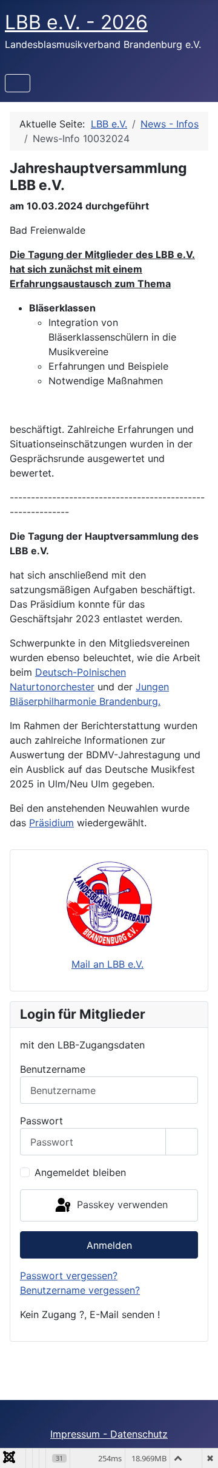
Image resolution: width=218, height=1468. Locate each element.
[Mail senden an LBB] (109, 903)
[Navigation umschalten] (17, 83)
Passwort (41, 1121)
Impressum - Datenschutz (109, 1434)
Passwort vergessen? (68, 1275)
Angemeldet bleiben (80, 1172)
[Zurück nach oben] (196, 1445)
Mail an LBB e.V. (107, 964)
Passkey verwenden (121, 1204)
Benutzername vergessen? (80, 1290)
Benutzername (52, 1069)
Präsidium (51, 823)
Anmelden (109, 1245)
